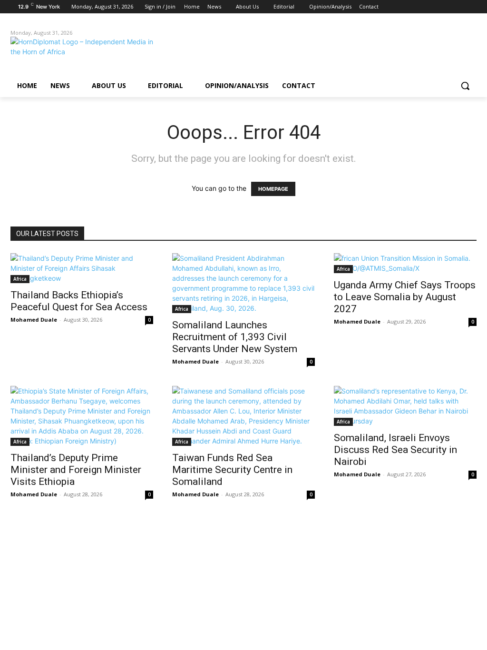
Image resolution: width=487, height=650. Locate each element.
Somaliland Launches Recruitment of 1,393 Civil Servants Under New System (234, 337)
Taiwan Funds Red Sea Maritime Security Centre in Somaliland (232, 469)
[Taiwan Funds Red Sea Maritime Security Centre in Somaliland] (243, 416)
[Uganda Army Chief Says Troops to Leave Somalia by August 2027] (405, 263)
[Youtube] (471, 6)
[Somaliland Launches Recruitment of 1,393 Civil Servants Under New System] (243, 283)
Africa (20, 279)
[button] (465, 85)
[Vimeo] (457, 6)
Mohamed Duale (33, 319)
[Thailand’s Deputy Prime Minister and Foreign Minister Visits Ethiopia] (81, 416)
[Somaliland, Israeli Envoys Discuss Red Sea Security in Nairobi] (405, 406)
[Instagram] (431, 6)
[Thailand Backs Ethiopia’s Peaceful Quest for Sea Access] (81, 268)
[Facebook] (418, 6)
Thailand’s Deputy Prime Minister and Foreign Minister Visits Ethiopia (75, 469)
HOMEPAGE (273, 189)
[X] (444, 6)
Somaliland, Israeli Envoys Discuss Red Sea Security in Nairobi (395, 449)
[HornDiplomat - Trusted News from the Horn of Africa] (66, 53)
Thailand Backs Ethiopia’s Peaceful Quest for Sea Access (78, 301)
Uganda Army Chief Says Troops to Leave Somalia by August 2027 (405, 297)
